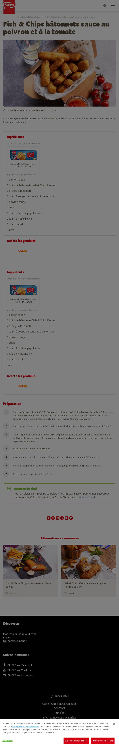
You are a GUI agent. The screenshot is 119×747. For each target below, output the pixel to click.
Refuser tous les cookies (103, 741)
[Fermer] (114, 723)
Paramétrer (7, 740)
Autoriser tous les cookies (76, 741)
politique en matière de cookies (25, 726)
